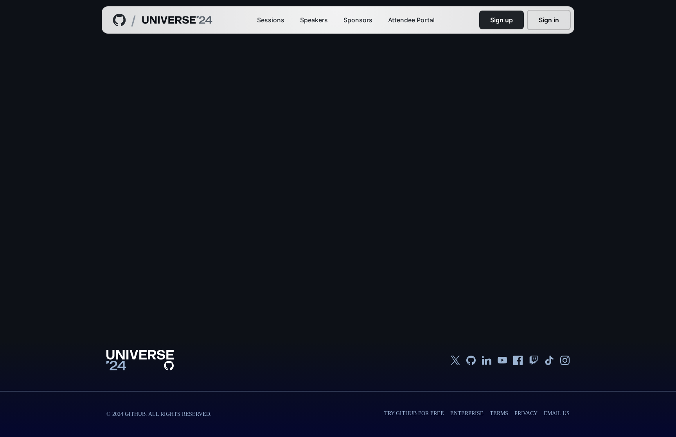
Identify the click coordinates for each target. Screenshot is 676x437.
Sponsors (357, 20)
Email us (557, 413)
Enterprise (467, 413)
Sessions (270, 20)
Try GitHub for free (414, 413)
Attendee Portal (411, 20)
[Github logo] (119, 20)
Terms (499, 413)
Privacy (526, 413)
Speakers (314, 20)
